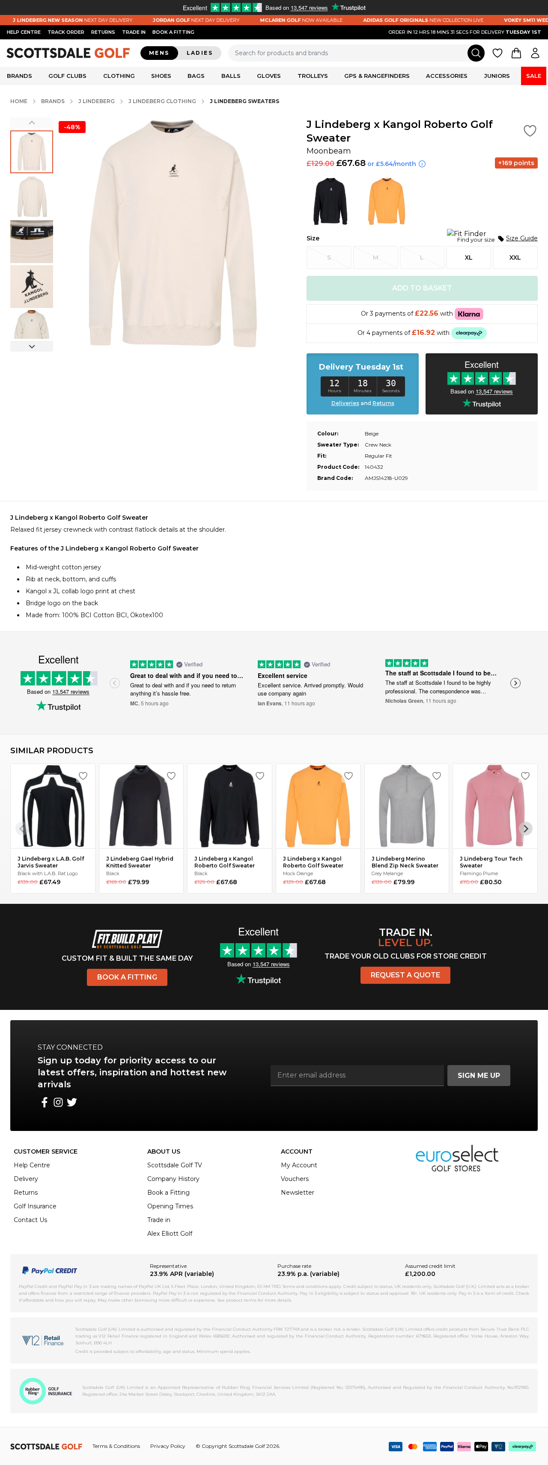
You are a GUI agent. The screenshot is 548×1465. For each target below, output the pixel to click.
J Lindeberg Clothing (162, 101)
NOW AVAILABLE (280, 20)
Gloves (269, 75)
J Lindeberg (96, 101)
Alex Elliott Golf (169, 1233)
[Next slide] (31, 346)
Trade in (158, 1220)
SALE (533, 75)
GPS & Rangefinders (377, 75)
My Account (299, 1165)
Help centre (24, 32)
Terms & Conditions (116, 1446)
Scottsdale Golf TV (174, 1165)
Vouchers (295, 1179)
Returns (103, 32)
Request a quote (405, 975)
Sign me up (479, 1075)
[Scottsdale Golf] (68, 52)
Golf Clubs (67, 75)
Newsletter (297, 1192)
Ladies (200, 53)
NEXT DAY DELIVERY (175, 20)
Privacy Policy (167, 1446)
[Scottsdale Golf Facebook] (44, 1102)
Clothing (119, 75)
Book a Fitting (127, 977)
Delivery (26, 1179)
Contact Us (30, 1220)
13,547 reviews (70, 691)
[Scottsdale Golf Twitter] (72, 1102)
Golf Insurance (35, 1206)
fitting (173, 32)
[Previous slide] (31, 123)
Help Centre (32, 1165)
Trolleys (313, 75)
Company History (173, 1179)
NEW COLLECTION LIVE (402, 20)
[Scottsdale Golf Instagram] (58, 1102)
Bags (196, 75)
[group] (31, 151)
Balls (231, 75)
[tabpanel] (274, 566)
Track (66, 32)
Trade (134, 32)
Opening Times (170, 1206)
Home (18, 101)
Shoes (161, 75)
